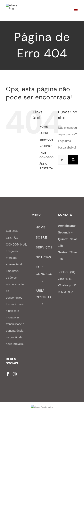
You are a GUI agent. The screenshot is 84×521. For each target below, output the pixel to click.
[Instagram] (15, 374)
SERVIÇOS (46, 139)
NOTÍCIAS (45, 146)
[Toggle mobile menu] (76, 11)
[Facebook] (8, 374)
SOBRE (44, 133)
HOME (43, 126)
